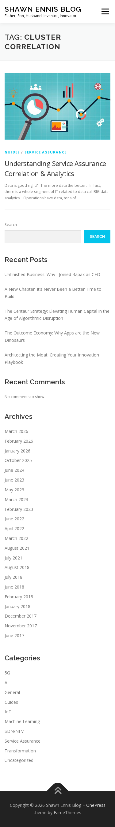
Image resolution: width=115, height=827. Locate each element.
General (12, 692)
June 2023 (14, 480)
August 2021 (17, 548)
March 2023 (16, 499)
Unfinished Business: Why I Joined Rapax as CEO (52, 274)
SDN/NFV (14, 731)
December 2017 (20, 616)
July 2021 (13, 558)
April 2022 (14, 528)
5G (7, 673)
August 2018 (17, 567)
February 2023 (19, 509)
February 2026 (19, 441)
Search (11, 224)
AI (7, 682)
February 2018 (19, 597)
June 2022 (14, 519)
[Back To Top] (57, 791)
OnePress (95, 805)
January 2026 (17, 451)
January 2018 (17, 606)
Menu (105, 11)
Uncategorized (19, 760)
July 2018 (13, 577)
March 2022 (16, 538)
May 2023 (14, 490)
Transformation (20, 751)
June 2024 (14, 470)
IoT (8, 711)
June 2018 (14, 587)
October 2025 (18, 460)
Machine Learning (22, 721)
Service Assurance (46, 152)
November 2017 (21, 626)
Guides (12, 152)
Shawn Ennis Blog (43, 9)
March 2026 (16, 431)
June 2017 (14, 635)
